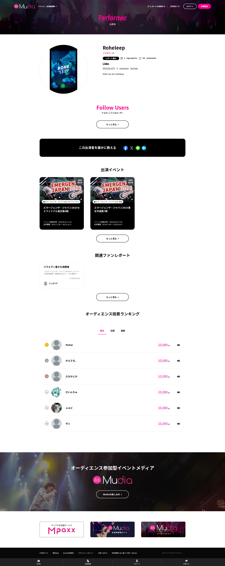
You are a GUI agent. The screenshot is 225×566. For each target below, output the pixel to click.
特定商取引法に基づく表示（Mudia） (125, 553)
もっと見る (111, 124)
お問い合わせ (102, 553)
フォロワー (107, 53)
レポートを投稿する (157, 6)
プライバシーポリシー (86, 553)
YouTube (134, 68)
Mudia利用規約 (68, 553)
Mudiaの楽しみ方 (111, 494)
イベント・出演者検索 (46, 6)
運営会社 (56, 553)
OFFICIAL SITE (109, 68)
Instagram (124, 68)
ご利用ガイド (175, 6)
